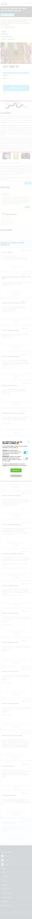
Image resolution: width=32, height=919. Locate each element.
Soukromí (4, 465)
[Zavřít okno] (28, 441)
